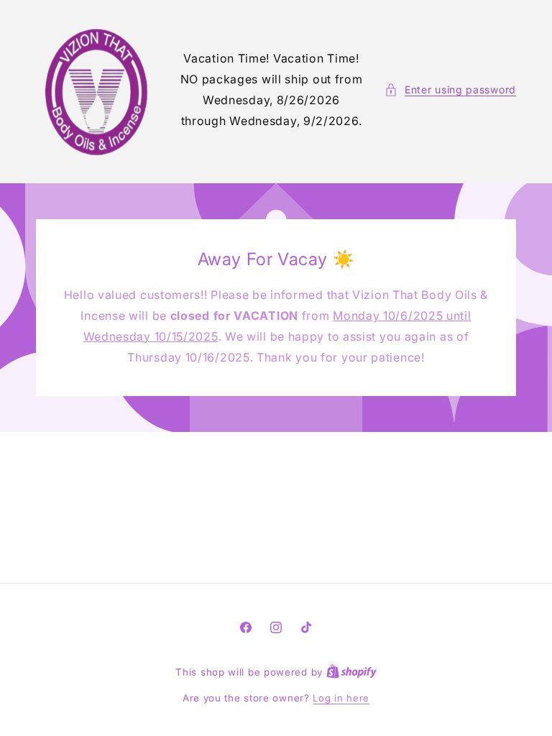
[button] (450, 89)
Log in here (341, 698)
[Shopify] (351, 672)
